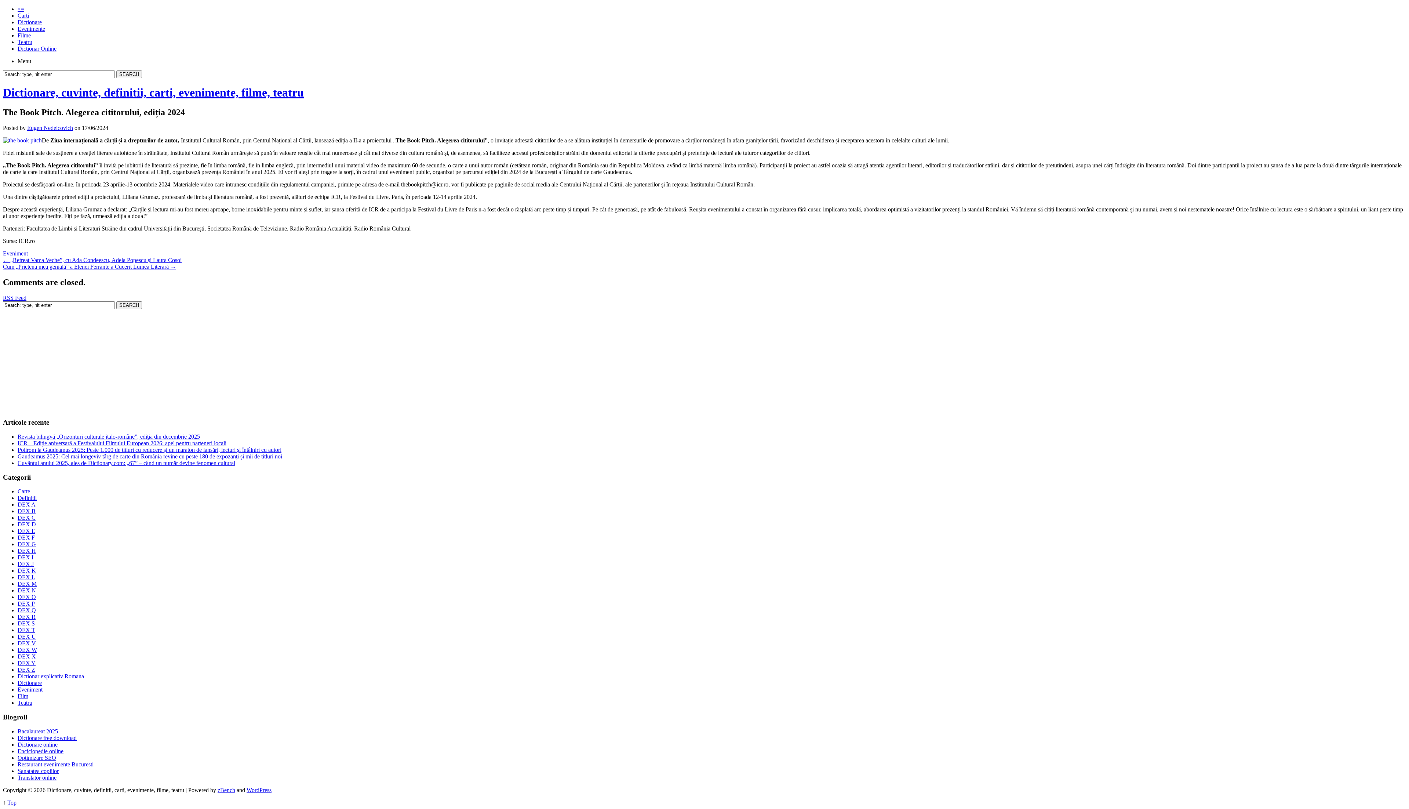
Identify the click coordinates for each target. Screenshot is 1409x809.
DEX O (27, 597)
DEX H (27, 551)
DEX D (27, 524)
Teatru (25, 42)
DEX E (26, 531)
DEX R (27, 617)
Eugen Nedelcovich (50, 128)
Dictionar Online (37, 49)
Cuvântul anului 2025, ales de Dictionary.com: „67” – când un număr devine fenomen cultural (126, 463)
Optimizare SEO (37, 758)
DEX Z (26, 670)
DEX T (26, 630)
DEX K (27, 570)
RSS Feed (14, 298)
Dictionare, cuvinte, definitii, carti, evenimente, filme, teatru (153, 92)
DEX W (27, 650)
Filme (24, 35)
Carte (24, 491)
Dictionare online (38, 744)
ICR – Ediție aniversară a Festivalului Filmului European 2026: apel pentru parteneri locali (122, 443)
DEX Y (27, 663)
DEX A (27, 504)
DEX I (25, 557)
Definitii (27, 498)
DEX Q (27, 610)
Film (23, 696)
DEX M (27, 584)
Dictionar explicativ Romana (51, 676)
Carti (23, 15)
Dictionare (30, 22)
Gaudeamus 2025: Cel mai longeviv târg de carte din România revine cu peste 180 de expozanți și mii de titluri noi (150, 456)
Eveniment (15, 253)
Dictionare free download (47, 738)
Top (12, 802)
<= (21, 9)
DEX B (27, 511)
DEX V (27, 643)
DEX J (26, 564)
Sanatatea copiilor (38, 771)
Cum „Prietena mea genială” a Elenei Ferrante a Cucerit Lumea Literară (89, 267)
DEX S (26, 623)
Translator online (37, 777)
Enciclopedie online (40, 751)
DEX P (26, 604)
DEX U (27, 637)
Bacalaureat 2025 (38, 731)
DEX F (26, 537)
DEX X (27, 656)
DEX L (26, 577)
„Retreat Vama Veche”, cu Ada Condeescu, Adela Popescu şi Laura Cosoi (92, 260)
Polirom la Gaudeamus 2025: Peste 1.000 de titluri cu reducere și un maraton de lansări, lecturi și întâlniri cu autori (149, 450)
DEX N (27, 590)
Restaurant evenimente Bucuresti (56, 764)
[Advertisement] (223, 360)
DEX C (27, 518)
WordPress (259, 790)
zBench (226, 790)
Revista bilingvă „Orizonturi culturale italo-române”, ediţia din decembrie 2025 (109, 436)
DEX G (27, 544)
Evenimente (31, 29)
